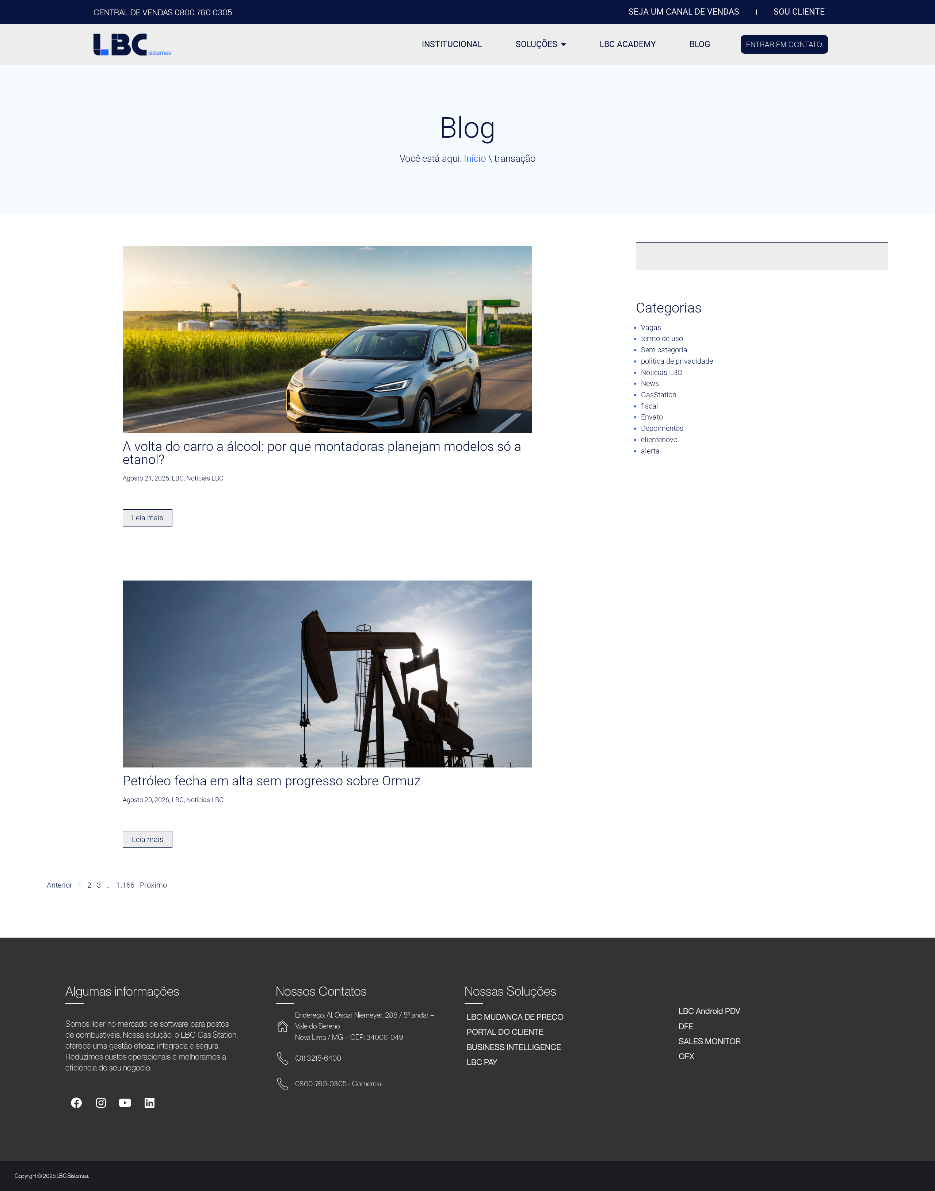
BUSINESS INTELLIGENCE (514, 1047)
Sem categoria (664, 349)
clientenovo (659, 439)
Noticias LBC (661, 372)
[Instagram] (101, 1103)
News (650, 383)
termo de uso (662, 338)
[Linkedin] (149, 1103)
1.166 (125, 885)
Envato (652, 417)
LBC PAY (482, 1061)
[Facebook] (76, 1103)
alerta (650, 451)
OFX (686, 1056)
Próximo (153, 885)
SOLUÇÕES (536, 44)
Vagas (651, 327)
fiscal (649, 406)
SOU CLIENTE (799, 12)
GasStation (658, 394)
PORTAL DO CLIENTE (505, 1031)
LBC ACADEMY (628, 44)
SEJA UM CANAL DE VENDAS (684, 12)
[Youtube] (125, 1103)
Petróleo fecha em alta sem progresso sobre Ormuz (272, 781)
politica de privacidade (677, 361)
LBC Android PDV (709, 1010)
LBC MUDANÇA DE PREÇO (515, 1016)
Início (475, 158)
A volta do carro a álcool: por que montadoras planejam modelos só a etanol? (322, 453)
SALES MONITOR (710, 1041)
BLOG (700, 44)
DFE (686, 1026)
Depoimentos (662, 428)
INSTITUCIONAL (452, 44)
